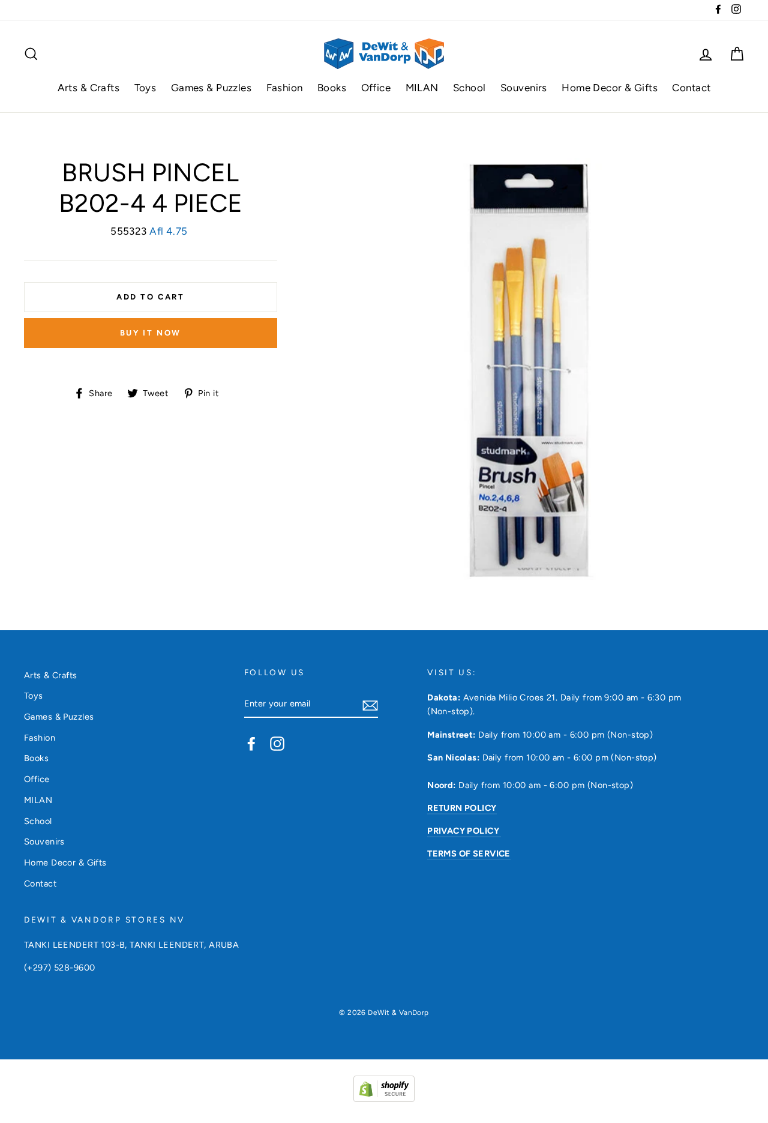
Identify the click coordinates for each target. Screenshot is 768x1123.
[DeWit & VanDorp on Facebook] (251, 743)
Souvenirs (523, 88)
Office (376, 88)
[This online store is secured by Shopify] (384, 1098)
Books (331, 88)
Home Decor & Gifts (610, 88)
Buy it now (150, 332)
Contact (691, 88)
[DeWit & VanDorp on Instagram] (277, 743)
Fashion (284, 88)
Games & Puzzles (211, 88)
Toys (145, 88)
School (469, 88)
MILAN (422, 88)
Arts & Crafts (89, 88)
